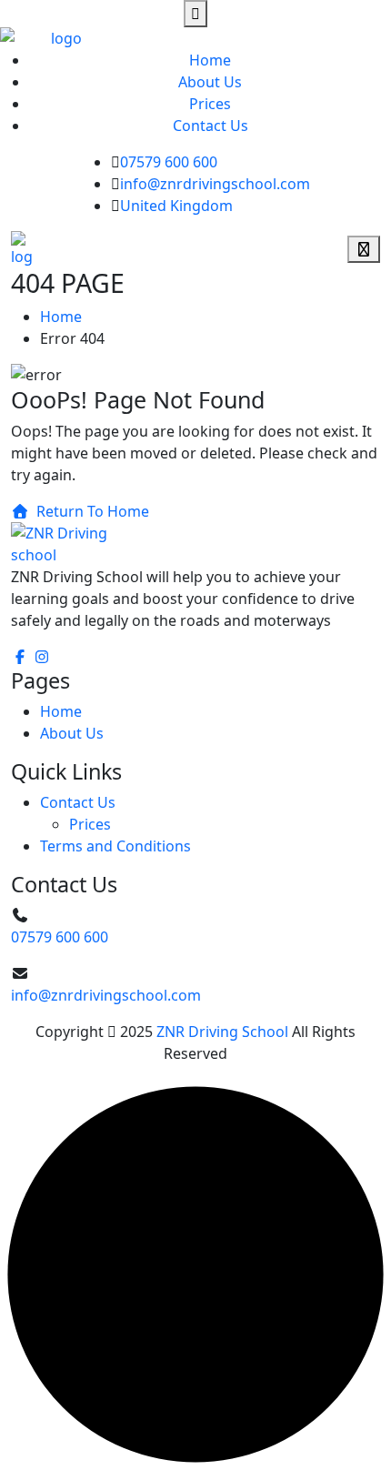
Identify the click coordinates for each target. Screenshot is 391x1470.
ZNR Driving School (222, 1032)
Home (210, 60)
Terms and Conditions (115, 846)
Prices (210, 104)
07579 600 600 (168, 162)
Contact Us (210, 126)
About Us (210, 82)
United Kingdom (176, 206)
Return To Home (92, 511)
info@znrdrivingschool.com (215, 184)
